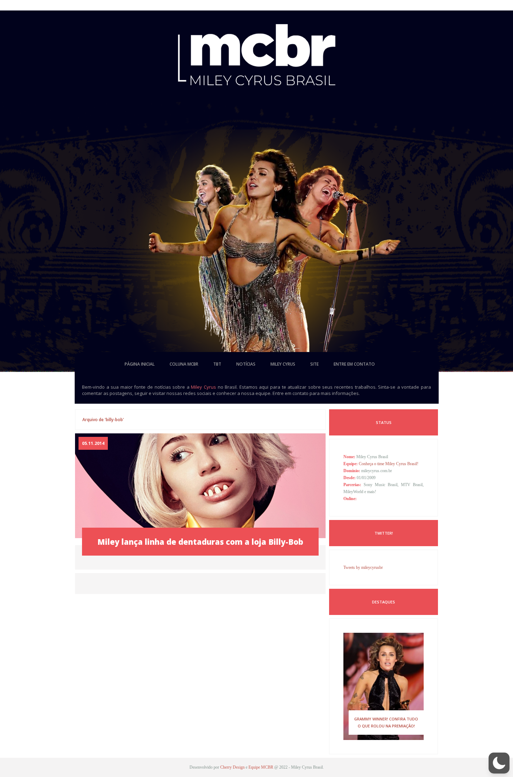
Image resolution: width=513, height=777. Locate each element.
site (314, 364)
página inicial (140, 364)
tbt (217, 364)
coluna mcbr (184, 364)
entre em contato (354, 364)
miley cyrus (282, 364)
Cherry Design (232, 767)
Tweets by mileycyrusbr (363, 567)
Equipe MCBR (260, 767)
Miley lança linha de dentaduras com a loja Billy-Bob (200, 541)
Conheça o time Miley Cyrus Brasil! (388, 463)
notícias (245, 364)
